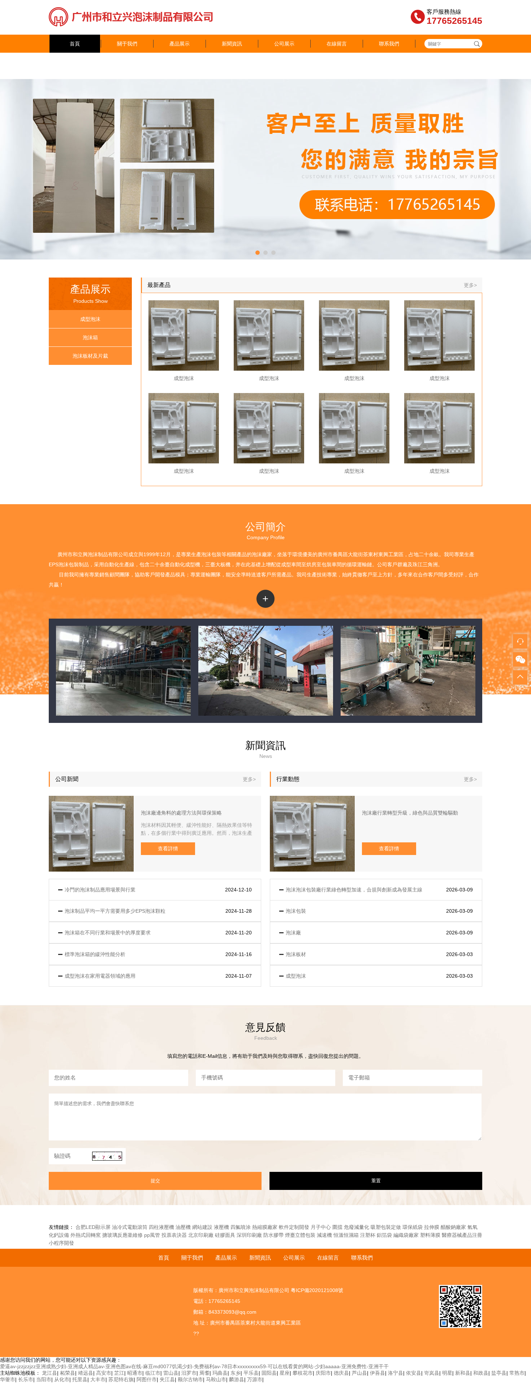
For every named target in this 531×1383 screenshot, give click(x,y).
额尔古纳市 (190, 1379)
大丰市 (97, 1379)
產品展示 (179, 44)
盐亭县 (498, 1373)
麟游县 (236, 1379)
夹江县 (167, 1379)
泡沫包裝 (211, 554)
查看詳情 (168, 848)
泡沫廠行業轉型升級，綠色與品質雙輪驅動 (410, 813)
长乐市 (25, 1379)
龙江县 (49, 1373)
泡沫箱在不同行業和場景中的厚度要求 (108, 932)
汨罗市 (189, 1373)
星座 (285, 1373)
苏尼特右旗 (121, 1379)
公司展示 (284, 44)
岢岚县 (431, 1373)
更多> (470, 285)
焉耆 (204, 1373)
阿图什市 (147, 1379)
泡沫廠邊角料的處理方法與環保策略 (181, 813)
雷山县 (170, 1373)
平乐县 (251, 1373)
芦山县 (359, 1373)
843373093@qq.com (232, 1312)
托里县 (79, 1379)
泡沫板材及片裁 (90, 356)
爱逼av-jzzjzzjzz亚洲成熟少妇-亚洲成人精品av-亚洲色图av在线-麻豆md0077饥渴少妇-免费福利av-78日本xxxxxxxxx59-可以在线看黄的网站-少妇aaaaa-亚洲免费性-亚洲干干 (194, 1366)
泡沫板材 (296, 954)
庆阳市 (323, 1373)
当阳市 (43, 1379)
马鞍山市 (216, 1379)
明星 (447, 1373)
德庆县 (341, 1373)
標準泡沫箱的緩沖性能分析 (95, 954)
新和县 (462, 1373)
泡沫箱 (90, 337)
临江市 (152, 1373)
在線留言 (337, 44)
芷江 (119, 1373)
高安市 (103, 1373)
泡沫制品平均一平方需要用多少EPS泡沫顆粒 (115, 911)
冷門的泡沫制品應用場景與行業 (100, 890)
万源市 (254, 1379)
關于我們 (127, 44)
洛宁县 (395, 1373)
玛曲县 (220, 1373)
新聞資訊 (232, 44)
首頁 (75, 44)
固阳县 (269, 1373)
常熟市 (516, 1373)
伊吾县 (377, 1373)
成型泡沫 (90, 319)
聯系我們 (389, 44)
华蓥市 (7, 1379)
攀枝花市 (303, 1373)
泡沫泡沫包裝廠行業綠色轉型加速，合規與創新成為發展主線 (354, 890)
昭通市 (134, 1373)
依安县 (413, 1373)
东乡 (235, 1373)
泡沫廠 (259, 554)
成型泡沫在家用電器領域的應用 (100, 976)
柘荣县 (67, 1373)
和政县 (480, 1373)
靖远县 (85, 1373)
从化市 (61, 1379)
